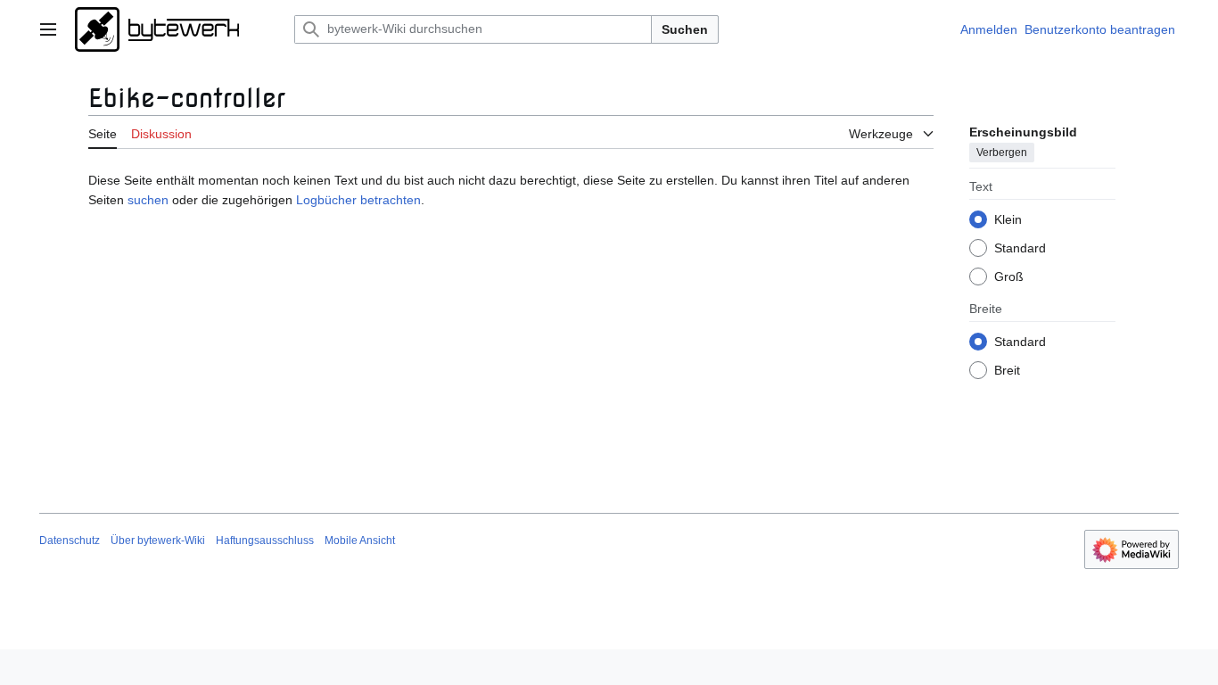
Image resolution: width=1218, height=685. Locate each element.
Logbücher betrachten (358, 200)
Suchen (685, 29)
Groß (1009, 276)
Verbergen (1001, 152)
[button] (48, 29)
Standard (1020, 248)
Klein (1008, 219)
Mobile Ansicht (360, 540)
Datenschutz (69, 540)
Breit (1007, 370)
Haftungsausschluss (265, 540)
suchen (148, 200)
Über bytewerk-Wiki (158, 540)
